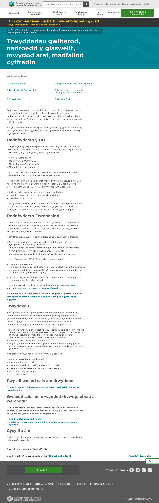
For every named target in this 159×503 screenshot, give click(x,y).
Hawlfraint (81, 484)
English (146, 4)
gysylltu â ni (22, 437)
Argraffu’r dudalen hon (140, 456)
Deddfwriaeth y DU (19, 83)
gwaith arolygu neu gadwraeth (25, 419)
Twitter (138, 470)
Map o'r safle (65, 484)
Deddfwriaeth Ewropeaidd (23, 90)
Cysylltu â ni (63, 99)
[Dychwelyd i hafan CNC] (25, 4)
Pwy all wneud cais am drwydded (74, 83)
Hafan (11, 30)
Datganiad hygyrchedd (19, 484)
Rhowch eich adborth (60, 456)
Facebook (131, 470)
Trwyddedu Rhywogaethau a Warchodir (67, 30)
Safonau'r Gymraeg (45, 484)
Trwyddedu (15, 99)
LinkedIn (144, 470)
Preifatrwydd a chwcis (101, 484)
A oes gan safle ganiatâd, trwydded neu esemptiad (117, 4)
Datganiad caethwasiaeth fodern (26, 489)
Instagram (150, 470)
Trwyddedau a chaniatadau (30, 30)
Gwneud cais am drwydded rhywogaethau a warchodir (70, 91)
